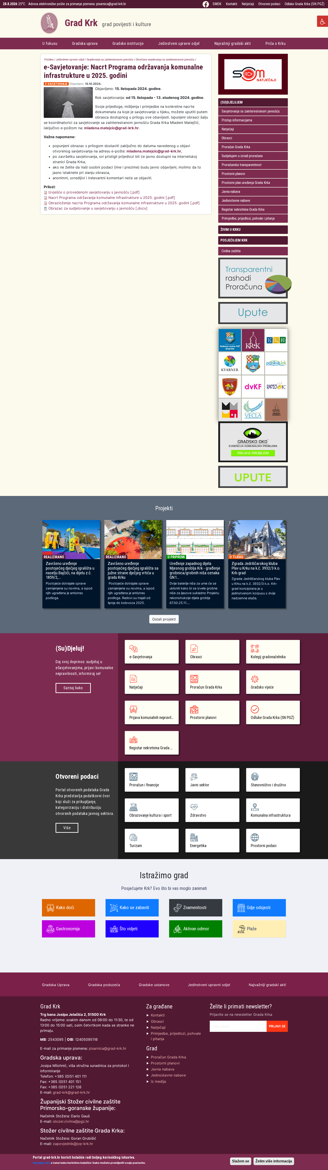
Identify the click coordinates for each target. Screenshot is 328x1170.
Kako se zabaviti (134, 907)
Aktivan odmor (196, 928)
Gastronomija (68, 928)
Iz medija (158, 1081)
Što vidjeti (128, 928)
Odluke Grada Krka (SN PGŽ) (304, 4)
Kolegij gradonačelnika (268, 657)
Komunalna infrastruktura (271, 815)
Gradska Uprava (55, 985)
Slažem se (240, 1161)
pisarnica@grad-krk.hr (111, 4)
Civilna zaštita (231, 251)
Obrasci (227, 138)
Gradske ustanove (154, 985)
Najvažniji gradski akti (232, 43)
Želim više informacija (273, 1161)
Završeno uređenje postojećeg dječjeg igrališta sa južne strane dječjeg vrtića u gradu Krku (133, 570)
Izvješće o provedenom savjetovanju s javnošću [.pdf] (94, 192)
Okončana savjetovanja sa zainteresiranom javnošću (165, 59)
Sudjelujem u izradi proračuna (242, 156)
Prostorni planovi (233, 174)
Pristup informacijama (237, 120)
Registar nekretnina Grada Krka (243, 209)
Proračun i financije (144, 785)
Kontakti (231, 4)
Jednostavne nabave (236, 200)
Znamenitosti (194, 907)
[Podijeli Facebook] (202, 84)
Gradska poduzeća (104, 985)
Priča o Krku (276, 43)
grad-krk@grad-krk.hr (71, 1092)
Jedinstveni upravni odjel (179, 43)
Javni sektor (199, 785)
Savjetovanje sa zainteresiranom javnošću (110, 59)
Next (294, 566)
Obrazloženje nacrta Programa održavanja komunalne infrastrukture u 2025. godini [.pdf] (124, 203)
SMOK (217, 4)
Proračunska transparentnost (242, 165)
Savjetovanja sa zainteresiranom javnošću (251, 111)
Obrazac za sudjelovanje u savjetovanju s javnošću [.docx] (97, 208)
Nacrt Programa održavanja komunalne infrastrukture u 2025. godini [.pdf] (111, 197)
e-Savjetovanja (140, 657)
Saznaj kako (73, 688)
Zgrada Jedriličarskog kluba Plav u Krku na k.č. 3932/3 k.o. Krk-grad (256, 568)
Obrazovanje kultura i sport (150, 815)
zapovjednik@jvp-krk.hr (73, 1143)
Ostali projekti (164, 619)
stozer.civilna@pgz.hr (71, 1121)
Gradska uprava (85, 43)
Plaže (252, 928)
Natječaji (248, 4)
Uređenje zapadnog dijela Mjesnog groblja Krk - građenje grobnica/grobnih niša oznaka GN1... (195, 570)
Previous (33, 566)
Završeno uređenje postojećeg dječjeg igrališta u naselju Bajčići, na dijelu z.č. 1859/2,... (70, 570)
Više (67, 828)
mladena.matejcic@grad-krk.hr (111, 128)
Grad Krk (108, 23)
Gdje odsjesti (258, 907)
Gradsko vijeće (262, 687)
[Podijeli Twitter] (206, 84)
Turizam (135, 845)
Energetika (198, 845)
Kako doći (65, 907)
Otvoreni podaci (269, 4)
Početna (49, 59)
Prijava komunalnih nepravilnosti (154, 717)
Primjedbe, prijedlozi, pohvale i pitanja (248, 218)
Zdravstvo (198, 815)
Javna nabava (231, 191)
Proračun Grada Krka (236, 147)
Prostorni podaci (263, 845)
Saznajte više (41, 1162)
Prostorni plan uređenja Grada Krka (246, 183)
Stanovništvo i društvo (268, 785)
